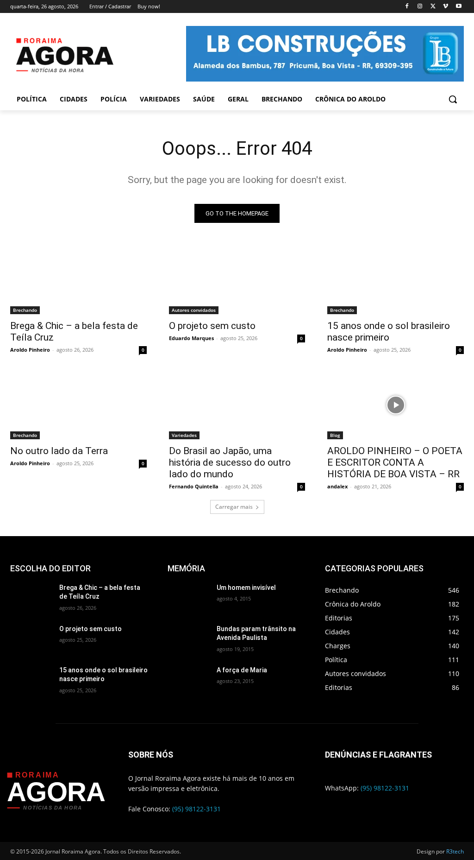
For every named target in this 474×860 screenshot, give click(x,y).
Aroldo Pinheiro (30, 349)
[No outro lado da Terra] (78, 405)
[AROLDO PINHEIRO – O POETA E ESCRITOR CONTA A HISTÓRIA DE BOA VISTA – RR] (395, 405)
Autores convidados (194, 310)
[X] (433, 6)
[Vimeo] (445, 6)
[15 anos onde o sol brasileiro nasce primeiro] (395, 280)
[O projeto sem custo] (237, 280)
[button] (453, 99)
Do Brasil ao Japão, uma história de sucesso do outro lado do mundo (230, 462)
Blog (335, 435)
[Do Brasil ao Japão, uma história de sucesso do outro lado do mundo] (237, 405)
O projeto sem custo (212, 325)
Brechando (25, 310)
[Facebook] (407, 6)
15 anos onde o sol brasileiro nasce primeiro (388, 331)
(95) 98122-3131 (196, 808)
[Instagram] (420, 6)
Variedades (184, 435)
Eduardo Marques (191, 338)
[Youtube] (458, 6)
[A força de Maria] (188, 680)
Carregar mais (234, 507)
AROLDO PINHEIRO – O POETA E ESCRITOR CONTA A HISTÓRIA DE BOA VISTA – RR (394, 462)
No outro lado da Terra (59, 450)
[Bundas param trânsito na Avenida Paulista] (188, 639)
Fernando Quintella (193, 486)
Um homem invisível (246, 587)
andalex (337, 486)
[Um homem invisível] (188, 598)
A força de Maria (242, 670)
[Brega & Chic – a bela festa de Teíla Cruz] (78, 280)
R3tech (455, 851)
